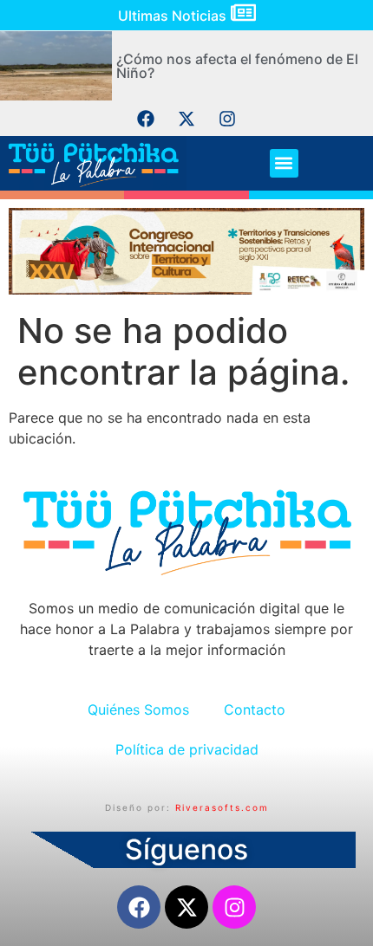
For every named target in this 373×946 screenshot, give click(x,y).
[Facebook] (145, 118)
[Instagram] (227, 118)
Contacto (254, 709)
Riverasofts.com (222, 807)
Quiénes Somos (138, 709)
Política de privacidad (186, 749)
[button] (284, 163)
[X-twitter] (186, 118)
